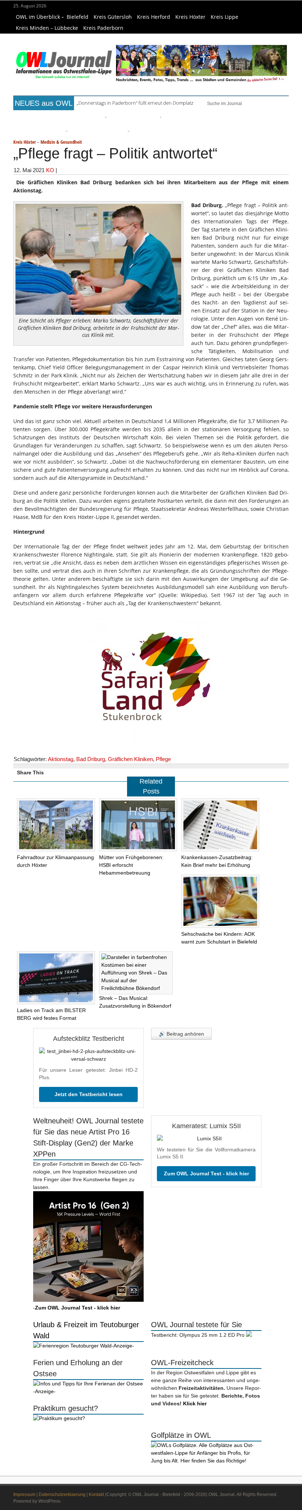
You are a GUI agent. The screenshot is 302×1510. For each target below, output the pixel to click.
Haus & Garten (125, 117)
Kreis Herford (153, 16)
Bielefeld (77, 16)
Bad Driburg (90, 759)
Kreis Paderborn (103, 27)
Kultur (151, 117)
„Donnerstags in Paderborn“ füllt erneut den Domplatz (135, 103)
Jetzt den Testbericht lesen (89, 1094)
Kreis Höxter (190, 16)
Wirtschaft (250, 117)
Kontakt (96, 1494)
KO (50, 170)
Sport (191, 117)
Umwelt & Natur (217, 117)
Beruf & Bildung (57, 117)
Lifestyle (173, 117)
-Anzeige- (123, 1346)
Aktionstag (60, 759)
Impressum (24, 1494)
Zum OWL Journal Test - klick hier (206, 1173)
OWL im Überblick (38, 16)
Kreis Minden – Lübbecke (47, 27)
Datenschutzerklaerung (62, 1494)
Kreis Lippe (224, 16)
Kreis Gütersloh (113, 16)
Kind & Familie (85, 131)
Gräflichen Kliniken (130, 759)
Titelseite (26, 117)
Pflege (163, 759)
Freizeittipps (90, 117)
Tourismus (114, 131)
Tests (270, 117)
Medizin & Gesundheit (40, 131)
